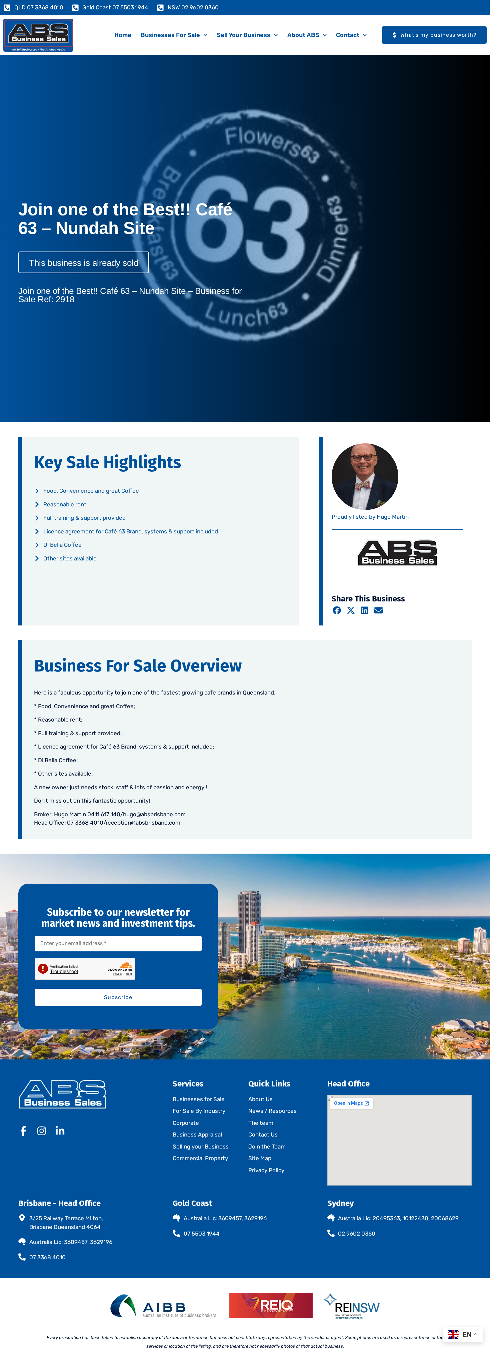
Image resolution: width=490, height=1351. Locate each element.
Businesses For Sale (170, 35)
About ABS (303, 35)
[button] (337, 610)
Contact (347, 35)
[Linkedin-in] (60, 1131)
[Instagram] (42, 1131)
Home (122, 35)
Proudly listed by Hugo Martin (370, 516)
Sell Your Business (243, 35)
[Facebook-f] (23, 1131)
